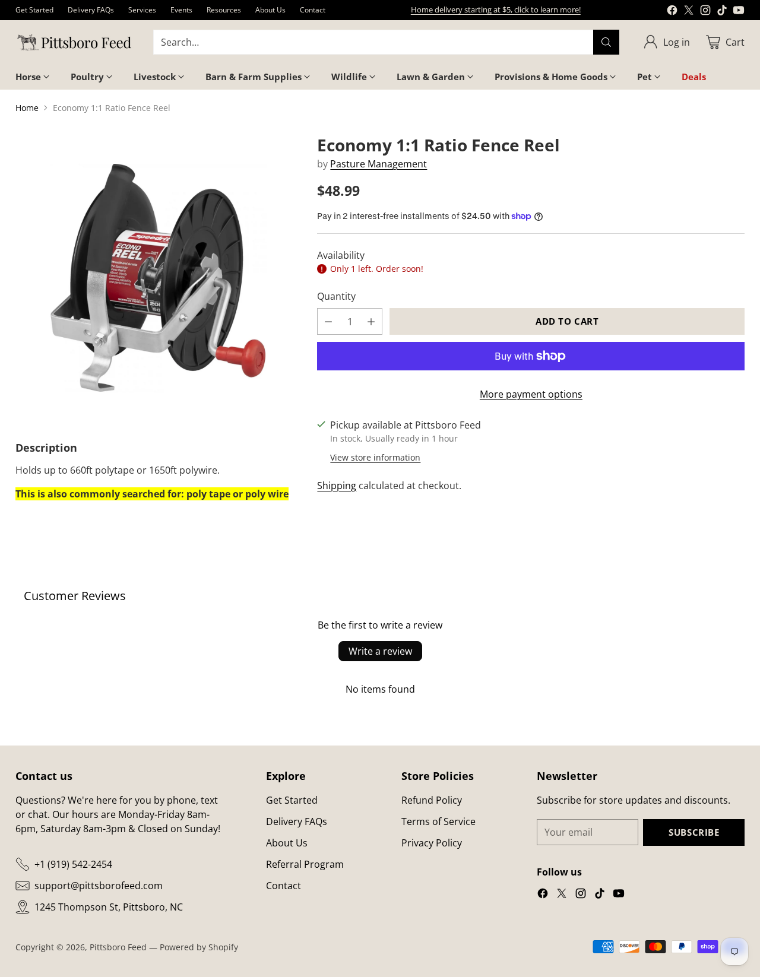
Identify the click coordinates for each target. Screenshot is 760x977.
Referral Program (305, 864)
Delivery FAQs (296, 821)
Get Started (292, 800)
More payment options (531, 394)
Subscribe (694, 832)
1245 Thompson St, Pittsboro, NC (108, 906)
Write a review (380, 651)
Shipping (336, 485)
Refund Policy (431, 800)
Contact (283, 885)
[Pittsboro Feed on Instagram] (705, 12)
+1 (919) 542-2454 (73, 864)
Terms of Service (438, 821)
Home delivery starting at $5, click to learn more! (496, 9)
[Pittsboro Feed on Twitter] (689, 12)
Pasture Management (378, 163)
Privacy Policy (431, 842)
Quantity (336, 296)
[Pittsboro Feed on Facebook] (672, 12)
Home (27, 107)
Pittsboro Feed (118, 947)
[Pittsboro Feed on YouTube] (739, 12)
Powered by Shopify (199, 947)
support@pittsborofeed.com (98, 885)
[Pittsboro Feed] (74, 42)
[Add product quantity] (371, 321)
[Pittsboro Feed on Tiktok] (722, 12)
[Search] (606, 42)
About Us (287, 842)
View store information (375, 457)
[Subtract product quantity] (328, 321)
